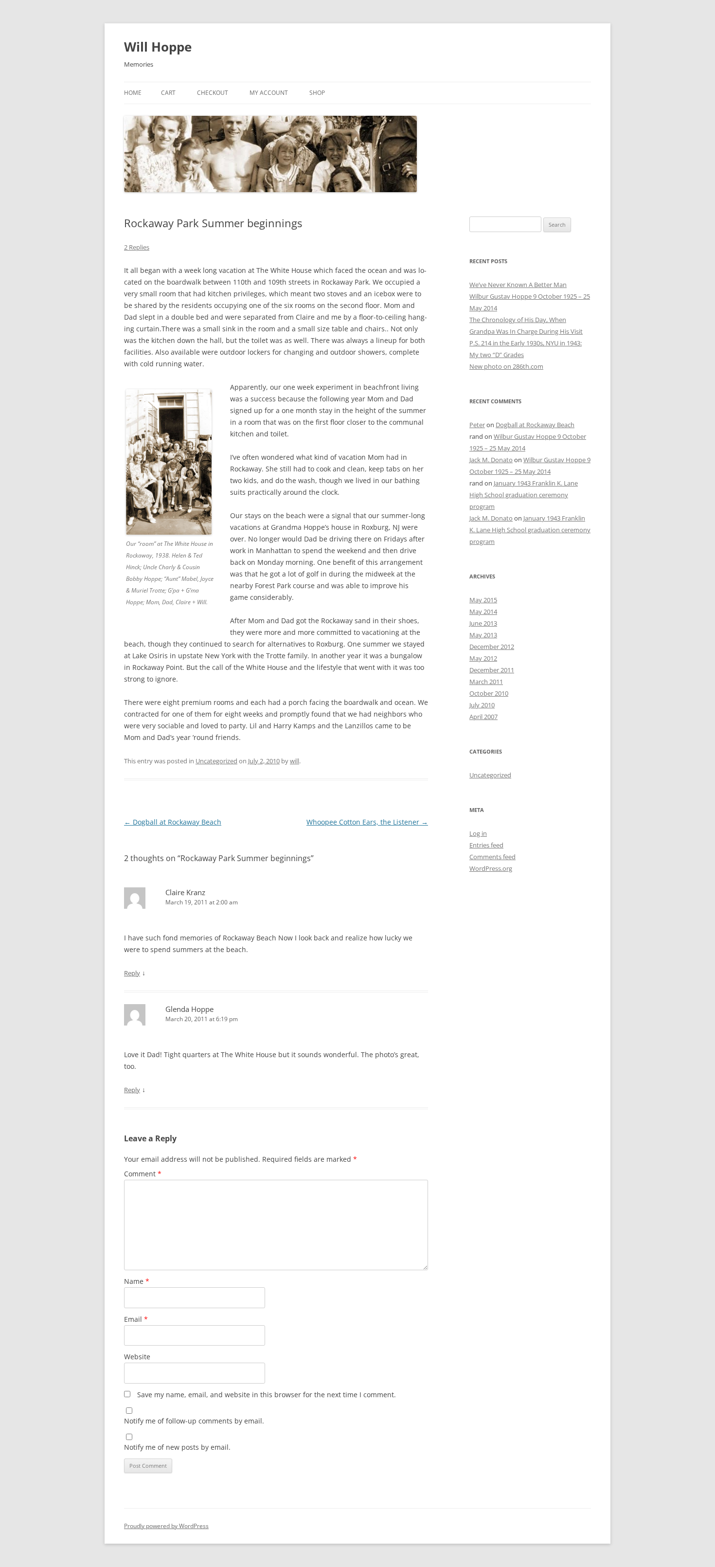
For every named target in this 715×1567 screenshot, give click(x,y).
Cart (168, 93)
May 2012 (483, 658)
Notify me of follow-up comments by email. (194, 1420)
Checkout (212, 93)
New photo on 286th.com (506, 366)
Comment (142, 1173)
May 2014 (483, 611)
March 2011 (486, 681)
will (294, 760)
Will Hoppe (158, 46)
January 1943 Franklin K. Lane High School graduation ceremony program (523, 495)
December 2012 (491, 646)
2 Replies (136, 247)
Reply (132, 973)
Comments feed (492, 856)
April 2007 (483, 716)
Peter (477, 424)
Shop (317, 93)
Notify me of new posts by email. (177, 1447)
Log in (478, 833)
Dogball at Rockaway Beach (172, 822)
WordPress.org (490, 868)
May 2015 (483, 599)
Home (133, 93)
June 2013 (483, 623)
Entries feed (486, 845)
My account (269, 93)
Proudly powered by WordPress (166, 1526)
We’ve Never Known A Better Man (518, 284)
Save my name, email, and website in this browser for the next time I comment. (266, 1394)
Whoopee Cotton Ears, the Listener (367, 822)
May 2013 (483, 634)
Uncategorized (216, 760)
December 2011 (491, 670)
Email (136, 1319)
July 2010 (482, 705)
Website (137, 1356)
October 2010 (488, 693)
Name (136, 1281)
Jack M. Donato (491, 459)
